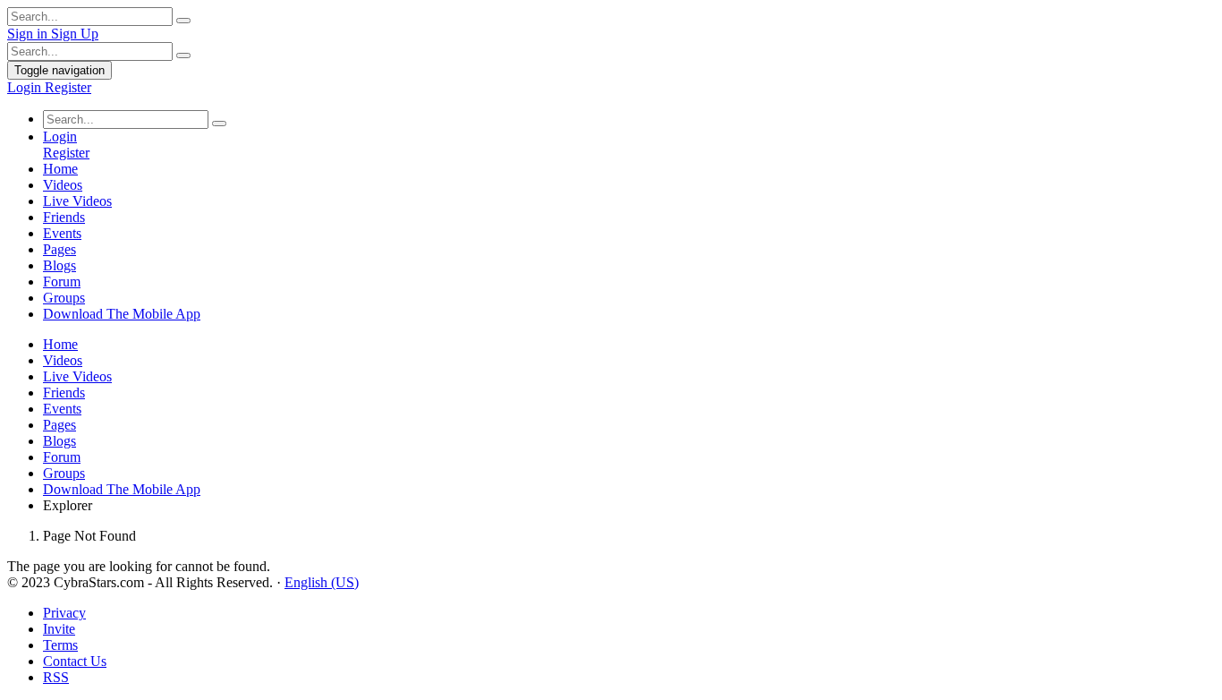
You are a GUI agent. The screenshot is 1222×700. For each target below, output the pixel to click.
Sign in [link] (29, 33)
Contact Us (74, 661)
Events (62, 233)
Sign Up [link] (74, 33)
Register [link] (68, 87)
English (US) (321, 582)
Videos (62, 184)
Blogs (59, 265)
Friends (64, 217)
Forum (62, 281)
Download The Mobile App (121, 313)
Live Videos (77, 201)
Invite (59, 628)
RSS (56, 677)
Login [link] (26, 87)
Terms (60, 645)
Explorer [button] (67, 505)
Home (60, 168)
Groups (64, 297)
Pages (59, 249)
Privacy (64, 612)
